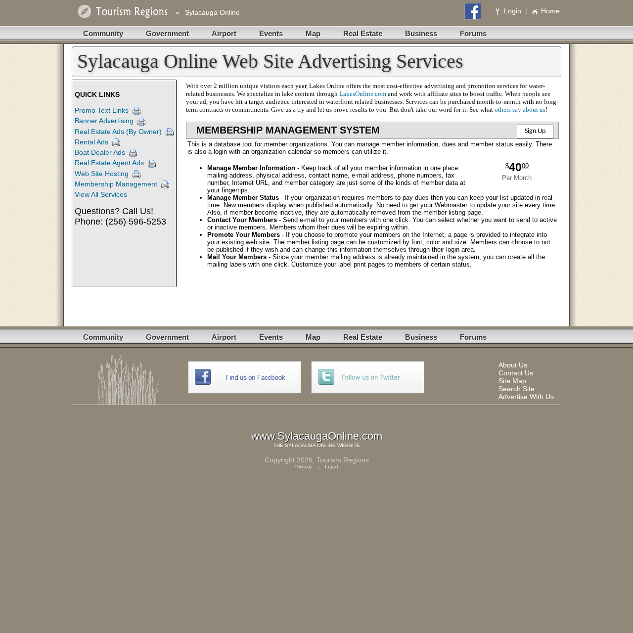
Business (421, 33)
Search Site (516, 389)
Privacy (303, 466)
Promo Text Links (102, 110)
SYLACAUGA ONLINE (310, 445)
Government (167, 33)
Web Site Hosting (102, 174)
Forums (473, 33)
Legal (331, 466)
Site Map (512, 381)
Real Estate (362, 33)
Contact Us (515, 373)
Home (550, 11)
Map (313, 33)
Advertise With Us (526, 397)
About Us (512, 365)
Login (512, 11)
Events (271, 33)
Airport (224, 33)
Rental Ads (91, 142)
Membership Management (116, 184)
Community (103, 33)
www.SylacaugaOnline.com (316, 436)
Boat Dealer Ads (100, 152)
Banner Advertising (104, 121)
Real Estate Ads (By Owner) (118, 132)
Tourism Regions (342, 460)
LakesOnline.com (362, 93)
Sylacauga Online (212, 12)
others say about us (520, 109)
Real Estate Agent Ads (109, 163)
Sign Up (535, 131)
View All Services (101, 194)
